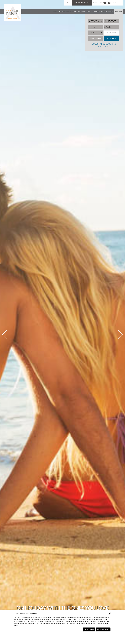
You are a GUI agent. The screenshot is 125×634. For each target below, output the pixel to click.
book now (118, 11)
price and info (95, 39)
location (97, 11)
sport (74, 11)
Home (68, 3)
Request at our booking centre (103, 45)
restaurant (82, 11)
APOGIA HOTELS (98, 3)
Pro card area (81, 3)
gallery (104, 11)
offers (111, 11)
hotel (55, 11)
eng (114, 3)
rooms (68, 11)
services (62, 11)
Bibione (89, 11)
